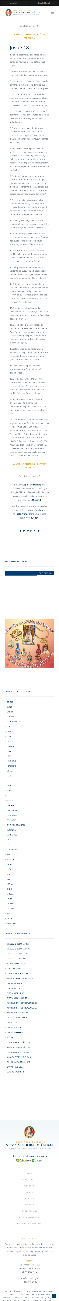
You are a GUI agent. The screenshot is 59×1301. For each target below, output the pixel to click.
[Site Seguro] (29, 1160)
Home (29, 1173)
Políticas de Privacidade (29, 1224)
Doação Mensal (44, 3)
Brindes (29, 1192)
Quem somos (29, 1186)
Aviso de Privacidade (29, 1217)
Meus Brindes (15, 3)
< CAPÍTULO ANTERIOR (23, 34)
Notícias (29, 1198)
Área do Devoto (29, 1180)
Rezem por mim (29, 1211)
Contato (29, 1205)
